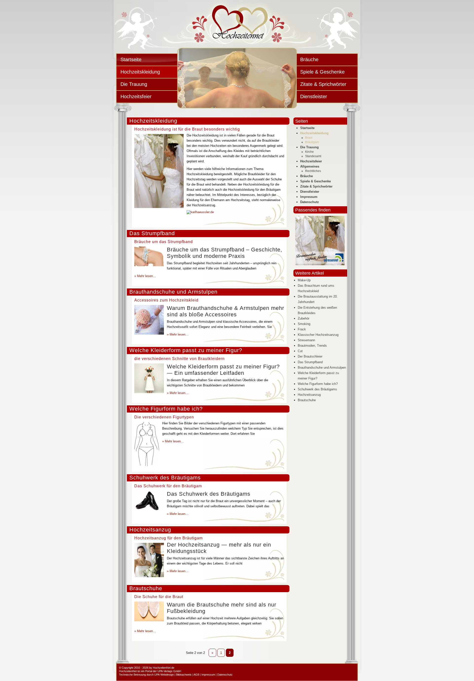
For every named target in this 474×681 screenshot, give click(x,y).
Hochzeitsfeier (136, 96)
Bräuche (309, 59)
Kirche (309, 151)
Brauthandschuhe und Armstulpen (173, 292)
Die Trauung (133, 84)
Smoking (304, 324)
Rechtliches (313, 171)
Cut (300, 351)
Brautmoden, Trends (312, 345)
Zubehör (303, 318)
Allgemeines (309, 166)
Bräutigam (312, 142)
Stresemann (306, 340)
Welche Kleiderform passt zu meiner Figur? (185, 350)
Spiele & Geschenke (322, 72)
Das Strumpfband (152, 233)
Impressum (308, 197)
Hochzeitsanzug (150, 530)
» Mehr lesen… (145, 276)
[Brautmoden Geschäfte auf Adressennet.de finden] (320, 264)
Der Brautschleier (310, 356)
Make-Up (304, 280)
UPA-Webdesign (164, 674)
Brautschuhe (145, 588)
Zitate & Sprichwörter (323, 84)
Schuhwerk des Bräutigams (165, 477)
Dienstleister (313, 96)
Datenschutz (309, 202)
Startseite (130, 59)
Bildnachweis (184, 674)
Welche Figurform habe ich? (166, 409)
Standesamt (313, 156)
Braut (308, 137)
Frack (302, 329)
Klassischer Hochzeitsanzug (318, 335)
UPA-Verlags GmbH (169, 671)
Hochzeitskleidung (140, 72)
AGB (196, 674)
